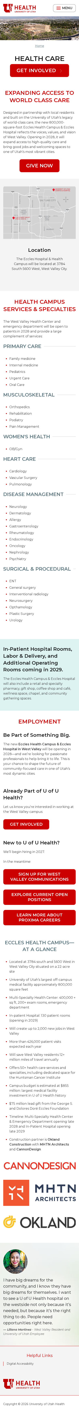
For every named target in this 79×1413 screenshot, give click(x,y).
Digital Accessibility (20, 1363)
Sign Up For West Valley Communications (39, 877)
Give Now (39, 166)
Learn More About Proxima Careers (40, 917)
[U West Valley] (19, 8)
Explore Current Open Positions (39, 897)
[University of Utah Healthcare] (39, 1384)
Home (39, 46)
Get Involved (37, 70)
